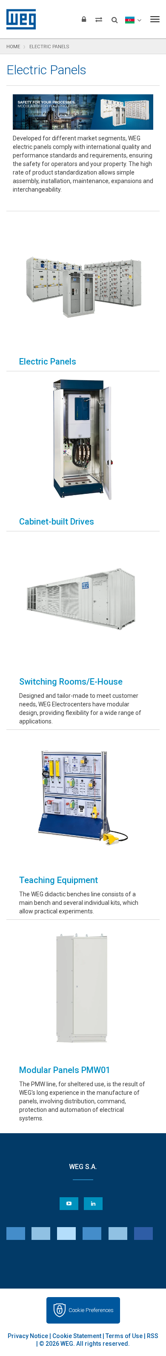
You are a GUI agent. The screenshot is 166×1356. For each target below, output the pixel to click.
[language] (133, 19)
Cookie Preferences (91, 1310)
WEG (18, 19)
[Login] (83, 19)
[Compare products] (98, 19)
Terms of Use (124, 1336)
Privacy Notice (28, 1336)
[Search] (114, 17)
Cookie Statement (76, 1336)
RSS (152, 1336)
